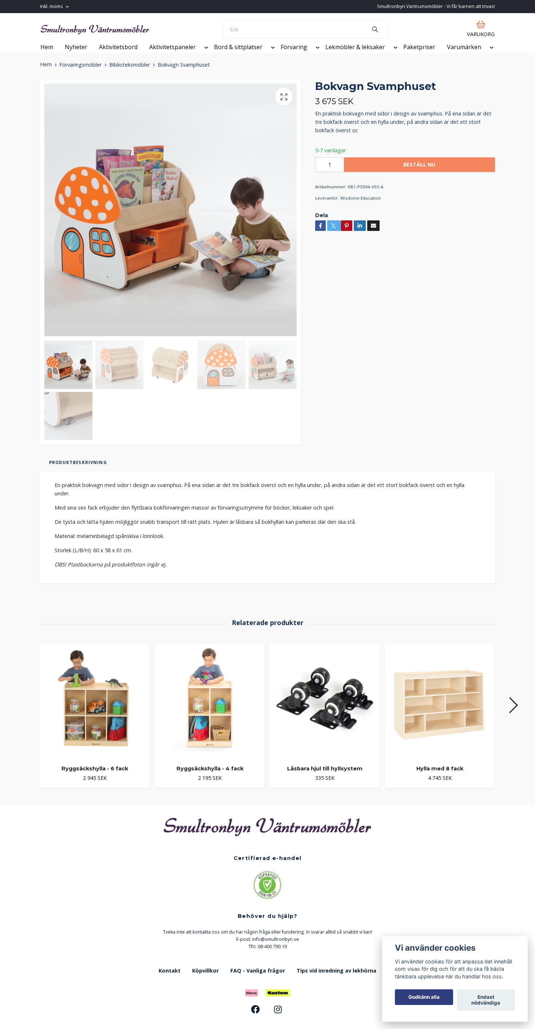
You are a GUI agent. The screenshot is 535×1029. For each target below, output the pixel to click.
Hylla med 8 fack (439, 776)
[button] (205, 56)
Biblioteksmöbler (129, 72)
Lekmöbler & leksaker (355, 55)
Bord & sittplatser (238, 55)
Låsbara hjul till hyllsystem (324, 776)
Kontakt (170, 978)
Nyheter (76, 55)
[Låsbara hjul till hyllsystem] (325, 709)
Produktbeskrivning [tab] (78, 470)
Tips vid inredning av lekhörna (336, 978)
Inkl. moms (52, 6)
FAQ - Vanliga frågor (257, 978)
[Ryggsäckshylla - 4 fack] (210, 709)
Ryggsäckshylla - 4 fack (210, 776)
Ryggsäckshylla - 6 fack (95, 776)
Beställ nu (419, 172)
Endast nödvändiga (485, 1000)
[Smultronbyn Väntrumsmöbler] (145, 33)
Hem (46, 55)
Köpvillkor (205, 978)
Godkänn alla (424, 997)
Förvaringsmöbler (80, 72)
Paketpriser (419, 55)
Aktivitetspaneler (172, 55)
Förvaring (294, 55)
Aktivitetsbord (118, 55)
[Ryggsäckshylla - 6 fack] (95, 709)
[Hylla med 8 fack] (440, 709)
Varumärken (464, 55)
